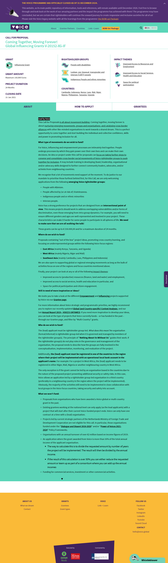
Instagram (141, 512)
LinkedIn (141, 516)
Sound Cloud (141, 523)
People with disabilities (81, 65)
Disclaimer (166, 279)
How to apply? (84, 106)
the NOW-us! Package (108, 18)
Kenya (83, 92)
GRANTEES (140, 106)
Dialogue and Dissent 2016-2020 (76, 426)
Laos (89, 92)
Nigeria (64, 95)
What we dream (27, 505)
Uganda (91, 95)
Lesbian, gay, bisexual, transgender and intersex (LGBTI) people (87, 73)
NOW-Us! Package (111, 28)
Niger (98, 92)
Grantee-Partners (67, 28)
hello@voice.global (141, 531)
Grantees (65, 505)
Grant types (65, 509)
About (53, 28)
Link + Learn (93, 28)
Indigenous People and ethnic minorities (88, 79)
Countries (80, 28)
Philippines (73, 95)
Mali (93, 92)
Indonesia (75, 92)
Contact (27, 509)
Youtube (141, 519)
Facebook (141, 505)
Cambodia (65, 92)
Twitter (141, 509)
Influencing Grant (22, 65)
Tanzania (83, 95)
